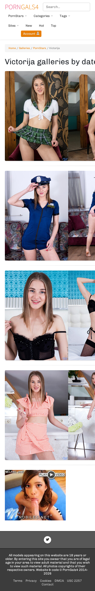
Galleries (24, 48)
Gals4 (21, 6)
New (29, 25)
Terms (17, 581)
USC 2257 (74, 581)
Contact (48, 584)
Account (29, 33)
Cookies (45, 581)
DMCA (59, 581)
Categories (42, 16)
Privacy (31, 581)
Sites (12, 25)
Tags (63, 16)
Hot (41, 25)
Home (12, 48)
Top (53, 25)
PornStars (16, 16)
